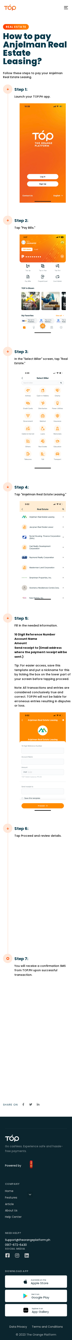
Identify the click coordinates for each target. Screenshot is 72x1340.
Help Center (13, 1217)
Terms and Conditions (47, 1327)
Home (9, 1191)
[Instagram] (17, 1255)
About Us (11, 1210)
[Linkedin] (26, 1255)
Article (9, 1204)
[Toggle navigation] (57, 7)
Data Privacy (18, 1327)
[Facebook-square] (7, 1255)
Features (11, 1198)
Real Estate (16, 27)
